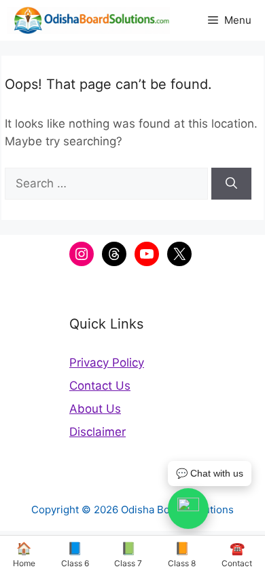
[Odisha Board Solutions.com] (88, 20)
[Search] (231, 184)
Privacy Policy (106, 362)
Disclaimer (97, 432)
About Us (95, 408)
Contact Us (99, 385)
